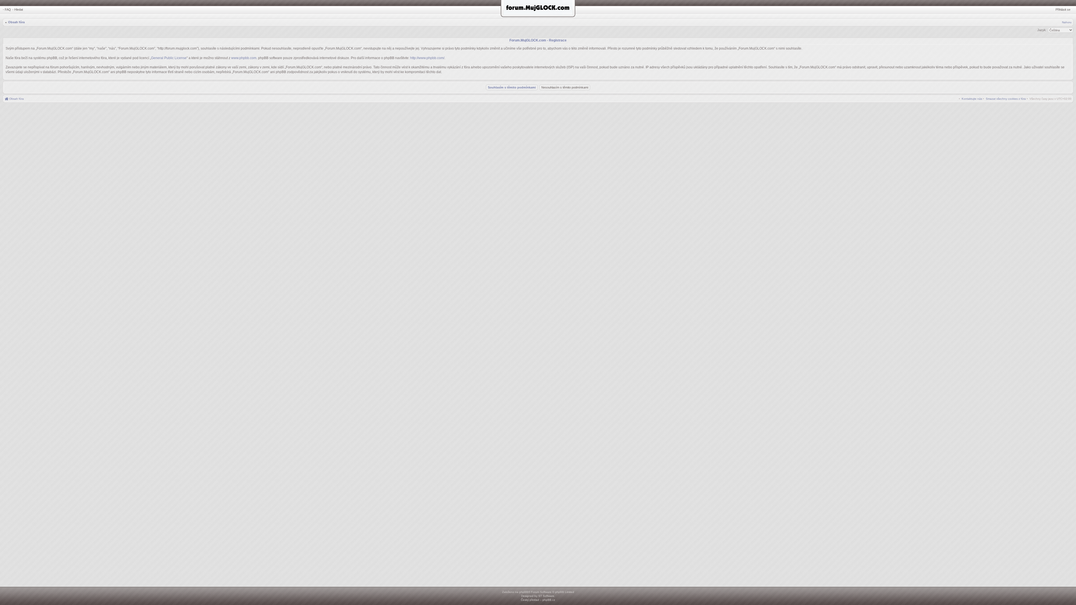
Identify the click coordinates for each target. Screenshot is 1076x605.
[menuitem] (1006, 98)
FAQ (8, 9)
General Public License (169, 58)
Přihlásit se (1063, 9)
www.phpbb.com (243, 58)
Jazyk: (1042, 30)
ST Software (546, 595)
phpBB (523, 592)
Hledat (18, 9)
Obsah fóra (16, 22)
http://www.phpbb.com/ (427, 58)
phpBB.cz (548, 599)
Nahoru (1067, 22)
